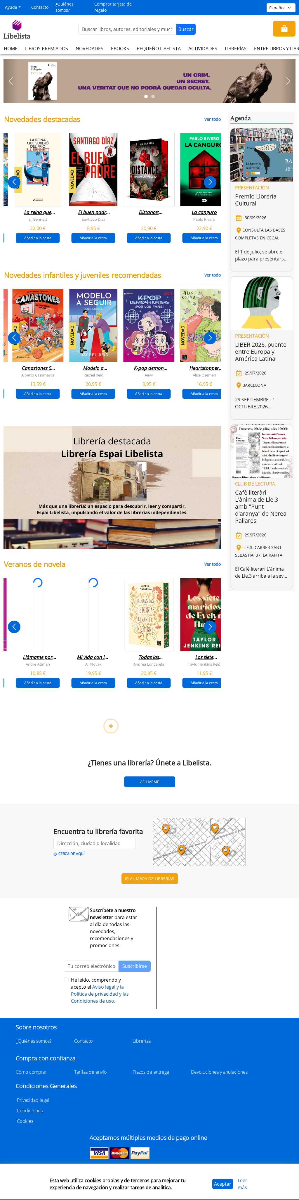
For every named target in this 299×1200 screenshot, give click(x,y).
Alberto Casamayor (38, 375)
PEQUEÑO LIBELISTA (159, 48)
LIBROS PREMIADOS (46, 48)
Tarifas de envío (90, 1072)
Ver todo (212, 119)
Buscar (186, 29)
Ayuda (11, 7)
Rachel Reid (93, 375)
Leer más (242, 1184)
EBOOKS (120, 48)
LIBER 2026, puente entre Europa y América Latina (260, 351)
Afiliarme (149, 781)
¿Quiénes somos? (64, 7)
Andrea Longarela (148, 664)
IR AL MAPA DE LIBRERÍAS (149, 878)
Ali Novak (93, 664)
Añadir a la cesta (37, 237)
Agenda (240, 118)
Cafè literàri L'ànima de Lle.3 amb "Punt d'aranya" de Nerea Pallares (260, 506)
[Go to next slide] (210, 182)
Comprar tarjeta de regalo (113, 7)
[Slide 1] (146, 96)
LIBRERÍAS (235, 48)
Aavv (149, 375)
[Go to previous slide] (14, 182)
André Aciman (38, 664)
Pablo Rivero (204, 219)
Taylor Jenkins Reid (204, 664)
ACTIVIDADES (202, 48)
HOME (11, 48)
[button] (11, 81)
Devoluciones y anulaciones (219, 1072)
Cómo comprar (31, 1072)
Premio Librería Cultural (256, 199)
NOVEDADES (89, 48)
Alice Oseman (204, 375)
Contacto (39, 7)
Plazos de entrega (151, 1072)
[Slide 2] (153, 96)
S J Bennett (38, 219)
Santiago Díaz (93, 219)
